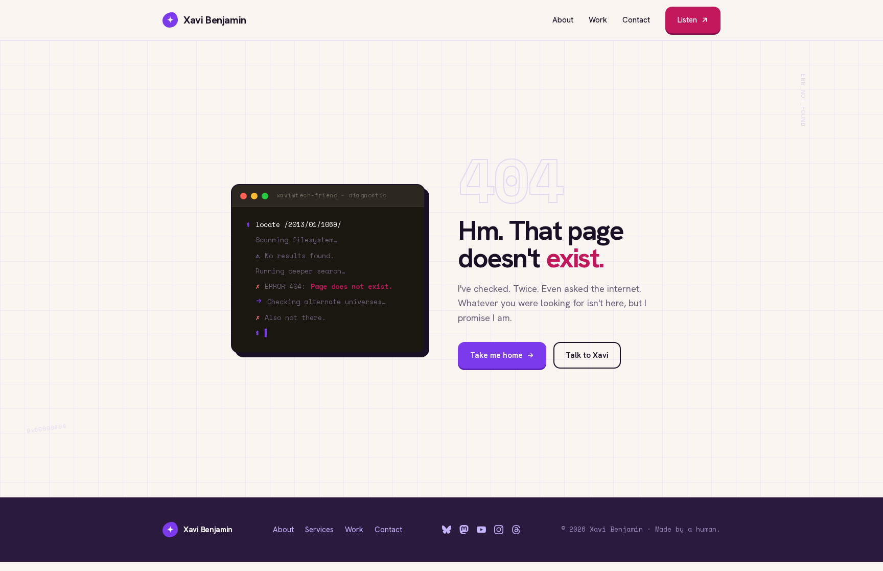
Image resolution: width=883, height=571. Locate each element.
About (562, 20)
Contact (636, 20)
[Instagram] (498, 529)
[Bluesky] (446, 529)
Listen (687, 20)
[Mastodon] (464, 529)
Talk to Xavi (587, 355)
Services (319, 529)
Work (598, 20)
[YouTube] (481, 529)
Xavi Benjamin (206, 20)
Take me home (496, 355)
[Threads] (516, 529)
